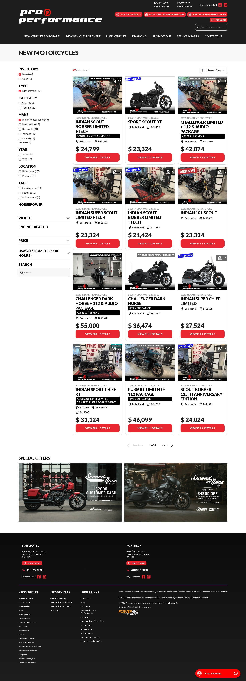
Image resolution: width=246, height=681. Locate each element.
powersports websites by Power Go (162, 603)
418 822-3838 (161, 6)
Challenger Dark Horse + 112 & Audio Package (97, 303)
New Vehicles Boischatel (42, 36)
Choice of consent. (200, 597)
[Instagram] (225, 5)
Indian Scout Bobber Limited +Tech (92, 127)
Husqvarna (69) (31, 124)
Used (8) (27, 78)
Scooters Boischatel (27, 622)
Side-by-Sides (25, 614)
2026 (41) (27, 154)
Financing (139, 36)
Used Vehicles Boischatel (61, 602)
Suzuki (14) (28, 138)
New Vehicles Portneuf (83, 36)
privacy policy (169, 597)
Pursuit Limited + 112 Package (146, 392)
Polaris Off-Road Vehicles (30, 646)
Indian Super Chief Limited (200, 301)
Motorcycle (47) (31, 90)
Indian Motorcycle (27, 658)
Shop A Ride (137, 607)
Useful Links (90, 592)
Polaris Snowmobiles (28, 650)
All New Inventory (26, 598)
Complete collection (28, 662)
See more (23, 142)
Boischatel (161, 3)
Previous (137, 445)
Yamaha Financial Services (92, 621)
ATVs (21, 610)
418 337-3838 (184, 6)
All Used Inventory (58, 598)
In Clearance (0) (31, 197)
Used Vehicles (116, 36)
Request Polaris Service (91, 641)
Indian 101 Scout (199, 212)
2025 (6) (27, 159)
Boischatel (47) (31, 171)
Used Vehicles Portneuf (60, 606)
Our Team (85, 606)
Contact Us (213, 36)
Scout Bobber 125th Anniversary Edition (201, 394)
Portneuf (183, 3)
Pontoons (23, 626)
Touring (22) (29, 107)
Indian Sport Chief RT (96, 392)
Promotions (161, 36)
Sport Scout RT (145, 122)
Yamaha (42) (29, 133)
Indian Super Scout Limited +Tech (97, 215)
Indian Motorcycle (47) (35, 119)
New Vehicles (28, 592)
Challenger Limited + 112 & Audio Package (202, 127)
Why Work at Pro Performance (88, 611)
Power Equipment (27, 642)
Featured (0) (29, 192)
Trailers (22, 634)
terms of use (184, 597)
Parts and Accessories (91, 637)
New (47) (27, 74)
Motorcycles (24, 606)
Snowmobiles (25, 618)
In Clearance (24, 602)
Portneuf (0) (29, 175)
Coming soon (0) (31, 187)
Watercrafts (24, 630)
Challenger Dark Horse (146, 301)
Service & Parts (188, 36)
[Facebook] (220, 5)
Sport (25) (28, 102)
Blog (83, 602)
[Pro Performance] (60, 16)
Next (165, 445)
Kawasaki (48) (30, 129)
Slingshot (23, 654)
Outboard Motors (26, 638)
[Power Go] (149, 612)
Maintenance (87, 633)
